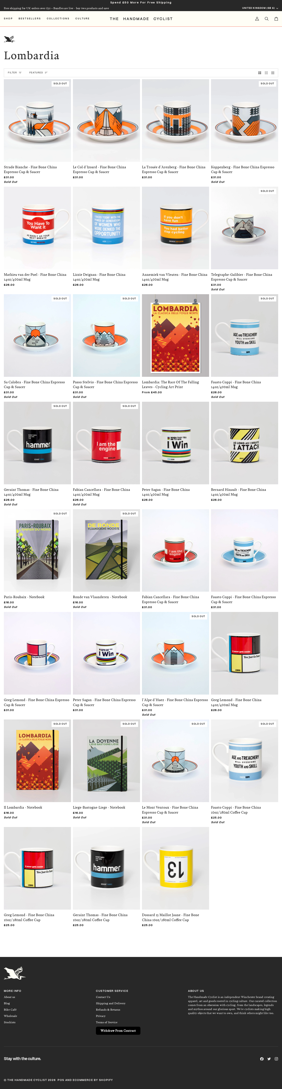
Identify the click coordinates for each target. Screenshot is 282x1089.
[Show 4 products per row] (274, 73)
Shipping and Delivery (110, 1003)
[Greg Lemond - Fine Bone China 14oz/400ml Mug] (244, 649)
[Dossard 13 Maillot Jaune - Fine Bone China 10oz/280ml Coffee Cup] (175, 864)
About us (9, 997)
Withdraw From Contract (118, 1031)
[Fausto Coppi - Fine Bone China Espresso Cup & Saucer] (244, 546)
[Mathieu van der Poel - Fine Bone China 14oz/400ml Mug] (37, 224)
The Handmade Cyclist (27, 1080)
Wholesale (10, 1016)
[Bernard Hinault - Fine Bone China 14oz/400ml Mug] (244, 439)
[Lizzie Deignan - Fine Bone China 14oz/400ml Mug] (106, 224)
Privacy (101, 1016)
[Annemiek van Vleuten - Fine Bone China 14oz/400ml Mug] (175, 224)
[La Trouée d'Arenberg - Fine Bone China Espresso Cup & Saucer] (175, 116)
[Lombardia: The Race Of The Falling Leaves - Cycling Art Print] (175, 331)
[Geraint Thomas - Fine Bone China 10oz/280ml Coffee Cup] (106, 864)
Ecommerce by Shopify (93, 1080)
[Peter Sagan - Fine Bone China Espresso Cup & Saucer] (106, 649)
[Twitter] (269, 1059)
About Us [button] (196, 991)
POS (61, 1080)
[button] (10, 18)
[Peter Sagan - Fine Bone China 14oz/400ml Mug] (175, 439)
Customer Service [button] (112, 991)
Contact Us (103, 997)
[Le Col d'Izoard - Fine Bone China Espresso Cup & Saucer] (106, 116)
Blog (7, 1003)
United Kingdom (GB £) (258, 8)
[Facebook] (262, 1059)
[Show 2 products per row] (259, 73)
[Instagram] (276, 1059)
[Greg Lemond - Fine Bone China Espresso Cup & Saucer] (37, 649)
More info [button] (12, 991)
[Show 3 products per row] (266, 73)
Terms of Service (106, 1022)
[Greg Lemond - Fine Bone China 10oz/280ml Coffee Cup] (37, 864)
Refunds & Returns (108, 1010)
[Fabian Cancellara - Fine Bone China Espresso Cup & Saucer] (175, 546)
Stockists (9, 1022)
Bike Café (10, 1010)
